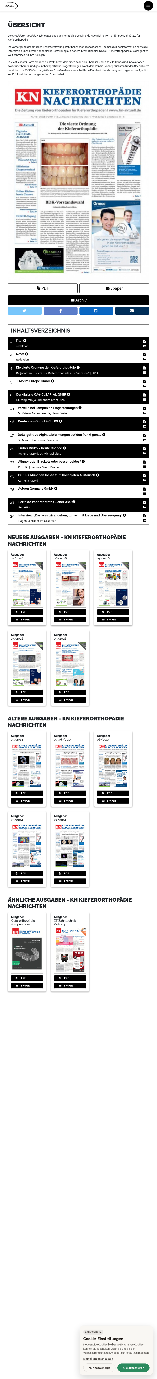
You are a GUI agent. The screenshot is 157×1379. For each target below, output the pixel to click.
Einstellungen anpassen (98, 1358)
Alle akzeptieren (133, 1368)
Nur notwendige (99, 1368)
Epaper (116, 288)
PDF (45, 288)
